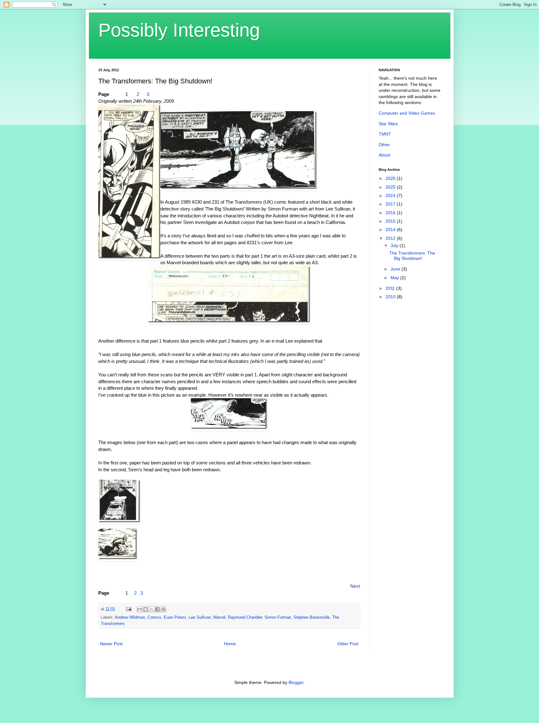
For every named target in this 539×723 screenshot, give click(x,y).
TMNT (385, 133)
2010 (391, 296)
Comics (154, 617)
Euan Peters (175, 617)
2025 (391, 187)
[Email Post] (128, 609)
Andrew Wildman (130, 617)
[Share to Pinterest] (163, 609)
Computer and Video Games (407, 113)
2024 (391, 195)
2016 (391, 212)
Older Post (347, 643)
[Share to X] (151, 609)
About (384, 154)
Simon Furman (278, 617)
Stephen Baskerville (312, 617)
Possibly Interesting (179, 30)
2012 (391, 238)
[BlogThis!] (146, 609)
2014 (391, 229)
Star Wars (388, 123)
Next (355, 586)
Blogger (296, 682)
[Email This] (140, 609)
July (395, 245)
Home (230, 643)
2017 (391, 203)
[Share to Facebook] (157, 609)
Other (384, 144)
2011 (391, 288)
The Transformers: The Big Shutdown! (412, 255)
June (396, 268)
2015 (391, 221)
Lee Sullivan (200, 617)
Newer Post (111, 643)
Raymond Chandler (245, 617)
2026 (391, 178)
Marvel (219, 617)
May (395, 277)
